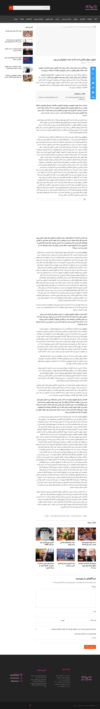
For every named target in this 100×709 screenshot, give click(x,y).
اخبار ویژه (39, 559)
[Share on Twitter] (93, 73)
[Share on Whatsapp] (93, 78)
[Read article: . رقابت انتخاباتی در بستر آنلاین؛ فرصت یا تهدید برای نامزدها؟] (28, 69)
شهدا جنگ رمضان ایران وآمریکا (13, 31)
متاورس (47, 516)
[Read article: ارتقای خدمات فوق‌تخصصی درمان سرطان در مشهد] (28, 60)
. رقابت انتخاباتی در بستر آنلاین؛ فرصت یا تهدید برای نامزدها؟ (13, 67)
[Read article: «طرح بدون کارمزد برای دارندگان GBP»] (45, 534)
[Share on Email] (93, 92)
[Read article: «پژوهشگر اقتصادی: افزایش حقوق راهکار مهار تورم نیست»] (87, 555)
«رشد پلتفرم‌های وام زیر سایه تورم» (48, 97)
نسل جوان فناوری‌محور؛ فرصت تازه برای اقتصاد (89, 543)
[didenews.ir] (21, 681)
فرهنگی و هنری (38, 19)
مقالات (22, 19)
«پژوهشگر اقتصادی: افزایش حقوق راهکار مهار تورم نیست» (87, 565)
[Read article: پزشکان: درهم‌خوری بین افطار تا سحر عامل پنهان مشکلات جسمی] (28, 78)
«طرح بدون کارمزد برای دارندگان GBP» (47, 543)
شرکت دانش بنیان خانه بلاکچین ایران (60, 516)
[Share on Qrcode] (93, 87)
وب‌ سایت (93, 620)
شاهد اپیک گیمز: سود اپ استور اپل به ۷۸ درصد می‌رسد (38, 676)
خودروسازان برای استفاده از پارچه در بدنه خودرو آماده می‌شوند (38, 680)
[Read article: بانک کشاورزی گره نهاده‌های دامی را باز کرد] (66, 555)
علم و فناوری (49, 19)
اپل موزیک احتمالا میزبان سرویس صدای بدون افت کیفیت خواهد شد (38, 685)
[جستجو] (11, 8)
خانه (95, 19)
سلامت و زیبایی (66, 19)
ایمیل (62, 620)
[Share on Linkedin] (93, 97)
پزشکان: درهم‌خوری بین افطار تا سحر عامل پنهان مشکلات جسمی (13, 76)
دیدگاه (93, 587)
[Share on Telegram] (93, 83)
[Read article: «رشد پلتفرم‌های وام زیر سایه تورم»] (66, 534)
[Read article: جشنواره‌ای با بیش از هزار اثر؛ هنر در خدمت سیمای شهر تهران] (28, 42)
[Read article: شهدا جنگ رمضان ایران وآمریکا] (28, 33)
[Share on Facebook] (93, 69)
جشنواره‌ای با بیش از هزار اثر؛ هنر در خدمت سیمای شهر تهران (13, 41)
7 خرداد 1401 (90, 63)
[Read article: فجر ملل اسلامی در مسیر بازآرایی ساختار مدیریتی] (28, 51)
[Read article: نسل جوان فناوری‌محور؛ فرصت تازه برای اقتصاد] (87, 534)
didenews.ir (15, 681)
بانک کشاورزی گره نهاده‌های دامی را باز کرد (66, 564)
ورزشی (16, 19)
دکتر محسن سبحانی (76, 516)
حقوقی (76, 19)
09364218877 (14, 675)
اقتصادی (82, 19)
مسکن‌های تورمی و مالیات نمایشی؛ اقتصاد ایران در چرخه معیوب (46, 565)
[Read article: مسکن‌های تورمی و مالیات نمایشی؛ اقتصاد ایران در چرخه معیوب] (45, 555)
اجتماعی (89, 19)
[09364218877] (21, 675)
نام (94, 611)
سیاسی (57, 19)
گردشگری (29, 19)
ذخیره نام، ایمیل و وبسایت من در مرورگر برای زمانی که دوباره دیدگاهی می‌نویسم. (73, 629)
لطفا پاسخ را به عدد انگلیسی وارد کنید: (85, 634)
